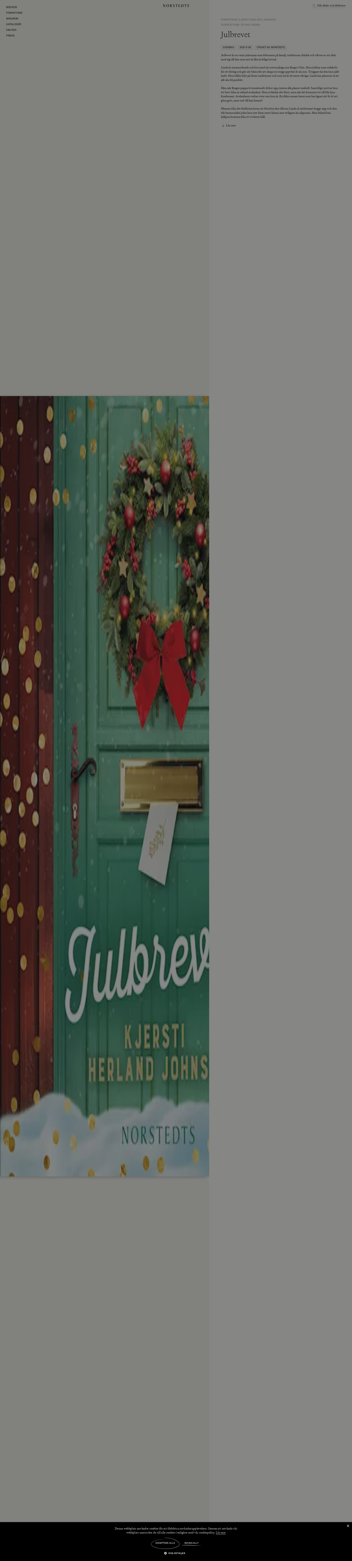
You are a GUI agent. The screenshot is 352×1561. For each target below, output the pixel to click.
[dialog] (176, 780)
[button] (176, 1553)
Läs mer (221, 1532)
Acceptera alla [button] (165, 1543)
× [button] (347, 1526)
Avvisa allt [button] (191, 1543)
